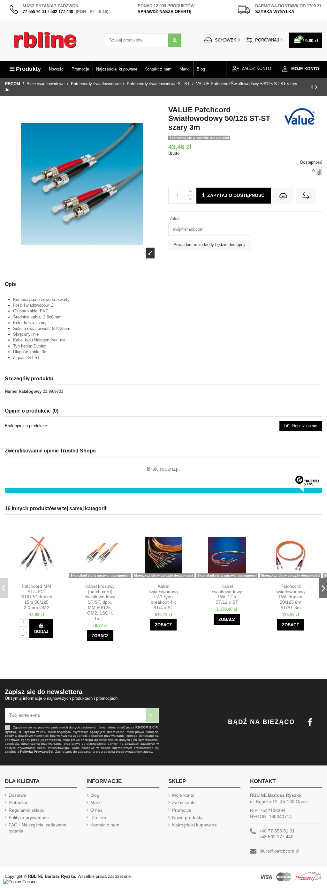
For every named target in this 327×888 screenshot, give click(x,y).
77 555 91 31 (35, 11)
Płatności (18, 802)
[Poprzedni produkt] (313, 86)
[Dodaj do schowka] (283, 196)
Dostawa (17, 795)
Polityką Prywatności (36, 751)
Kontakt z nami (105, 824)
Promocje (181, 810)
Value (174, 218)
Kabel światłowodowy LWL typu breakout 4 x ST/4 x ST (163, 597)
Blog (94, 795)
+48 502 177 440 (276, 836)
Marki (96, 802)
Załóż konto (184, 802)
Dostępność (311, 162)
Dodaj (41, 631)
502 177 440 (61, 11)
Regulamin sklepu (27, 810)
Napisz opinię (304, 425)
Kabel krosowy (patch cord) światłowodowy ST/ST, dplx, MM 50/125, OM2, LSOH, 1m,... (100, 602)
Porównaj (268, 40)
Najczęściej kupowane (194, 824)
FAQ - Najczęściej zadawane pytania (37, 827)
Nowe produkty (187, 817)
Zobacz (100, 635)
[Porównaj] (42, 578)
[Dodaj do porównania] (306, 196)
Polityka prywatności (29, 817)
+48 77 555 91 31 (277, 830)
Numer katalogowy (23, 391)
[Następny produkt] (316, 86)
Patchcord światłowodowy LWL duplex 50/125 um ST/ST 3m (291, 597)
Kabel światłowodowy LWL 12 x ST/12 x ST (227, 594)
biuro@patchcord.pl (279, 851)
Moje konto (183, 795)
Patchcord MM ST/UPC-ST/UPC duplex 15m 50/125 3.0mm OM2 (36, 597)
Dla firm (98, 817)
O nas (96, 810)
